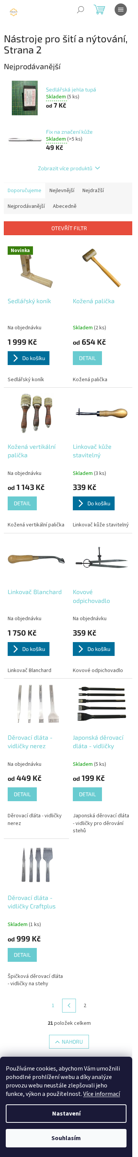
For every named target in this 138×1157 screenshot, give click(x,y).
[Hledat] (80, 9)
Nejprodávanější (26, 206)
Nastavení (66, 1113)
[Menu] (120, 9)
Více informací (101, 1094)
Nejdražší (93, 190)
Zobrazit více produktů (65, 168)
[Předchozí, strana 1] (69, 1006)
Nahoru (72, 1041)
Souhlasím (66, 1138)
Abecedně (65, 206)
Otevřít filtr (69, 228)
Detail (87, 358)
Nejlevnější (61, 190)
